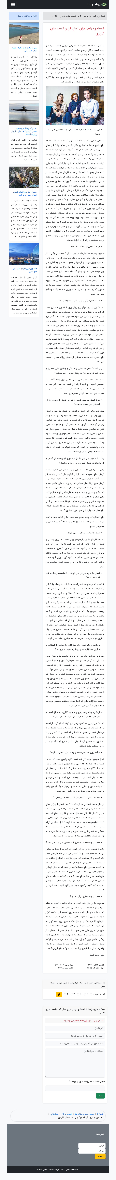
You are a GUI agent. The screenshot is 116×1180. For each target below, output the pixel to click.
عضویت (100, 1156)
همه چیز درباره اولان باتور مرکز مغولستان (25, 270)
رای (58, 994)
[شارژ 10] (96, 4)
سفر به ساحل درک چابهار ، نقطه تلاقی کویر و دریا (24, 49)
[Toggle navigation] (13, 4)
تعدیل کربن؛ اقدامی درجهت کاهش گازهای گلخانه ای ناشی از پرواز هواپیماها (24, 131)
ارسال (100, 1096)
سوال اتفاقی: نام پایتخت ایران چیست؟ (87, 1081)
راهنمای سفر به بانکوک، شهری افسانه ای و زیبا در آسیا (25, 194)
